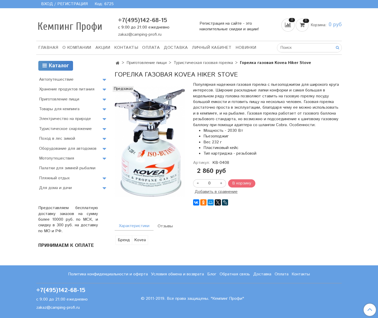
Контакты (126, 48)
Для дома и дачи (55, 188)
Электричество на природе (65, 119)
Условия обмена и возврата (177, 274)
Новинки (246, 48)
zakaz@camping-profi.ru (139, 35)
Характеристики (134, 226)
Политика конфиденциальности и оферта (108, 274)
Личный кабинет (211, 48)
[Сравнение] (288, 25)
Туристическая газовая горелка (203, 63)
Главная (48, 48)
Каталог (58, 66)
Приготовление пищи (147, 63)
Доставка (176, 48)
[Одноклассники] (203, 202)
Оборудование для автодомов (67, 149)
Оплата (151, 48)
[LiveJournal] (225, 202)
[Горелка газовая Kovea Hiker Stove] (150, 141)
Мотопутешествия (56, 158)
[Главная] (118, 63)
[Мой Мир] (211, 202)
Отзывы (165, 226)
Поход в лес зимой (57, 139)
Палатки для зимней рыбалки (67, 168)
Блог (211, 274)
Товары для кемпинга (59, 109)
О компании (76, 48)
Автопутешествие (56, 79)
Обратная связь (235, 274)
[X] (218, 202)
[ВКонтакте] (196, 202)
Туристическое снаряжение (65, 129)
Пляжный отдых (54, 178)
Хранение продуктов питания (66, 89)
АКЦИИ (102, 48)
